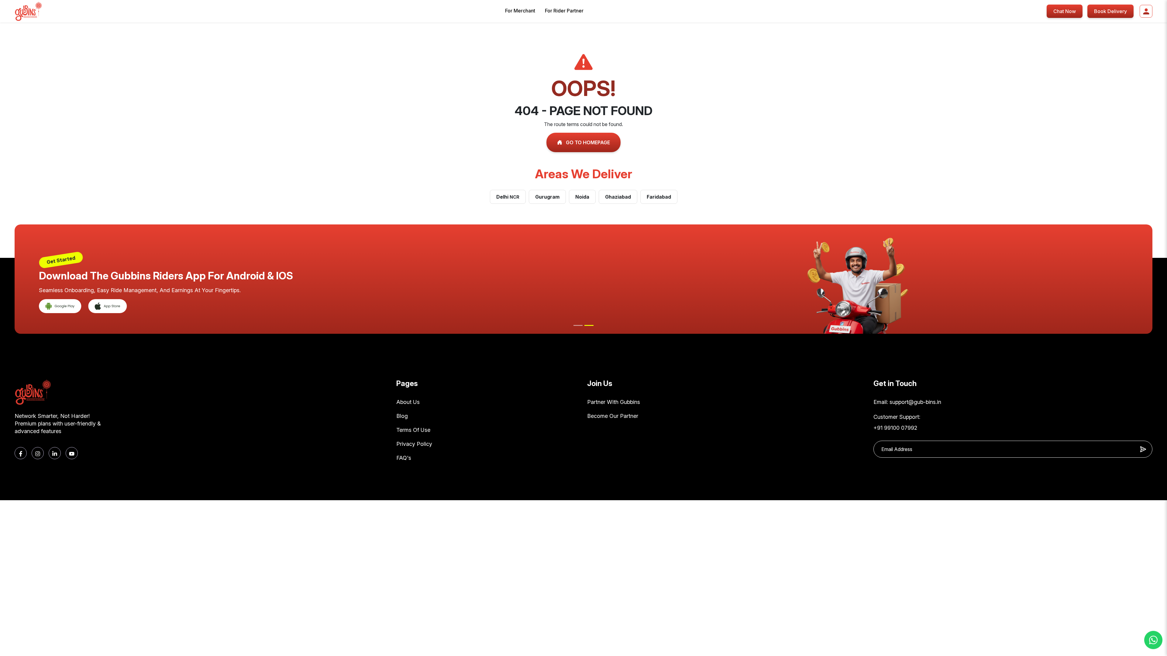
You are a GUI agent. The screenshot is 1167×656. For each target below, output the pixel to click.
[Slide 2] (589, 325)
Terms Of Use (413, 430)
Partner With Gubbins (613, 402)
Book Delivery (1110, 11)
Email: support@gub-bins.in (907, 402)
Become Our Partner (612, 416)
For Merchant (520, 11)
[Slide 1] (578, 325)
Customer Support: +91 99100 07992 (896, 422)
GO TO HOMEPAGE (587, 142)
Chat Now (1064, 11)
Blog (402, 416)
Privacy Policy (414, 444)
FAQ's (403, 458)
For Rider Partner (564, 11)
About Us (408, 402)
